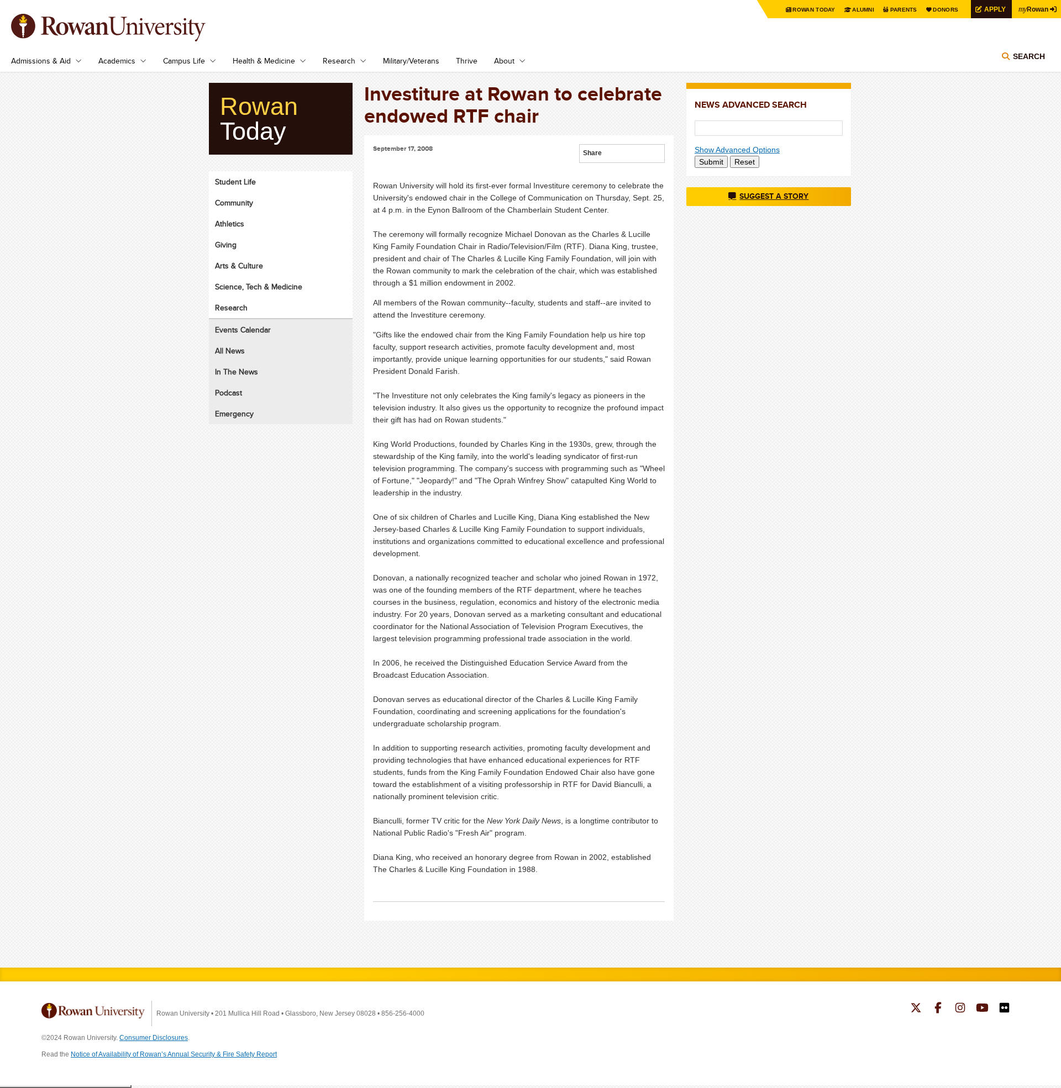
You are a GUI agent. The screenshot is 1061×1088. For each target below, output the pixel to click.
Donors (945, 10)
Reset (744, 161)
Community (234, 202)
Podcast (228, 392)
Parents (903, 10)
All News (230, 350)
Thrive (466, 60)
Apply (995, 9)
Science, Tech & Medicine (258, 286)
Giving (226, 244)
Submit (711, 161)
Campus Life (184, 60)
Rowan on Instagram (960, 1009)
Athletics (229, 223)
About (504, 60)
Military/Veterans (411, 60)
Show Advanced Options (737, 149)
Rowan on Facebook (938, 1009)
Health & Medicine (264, 60)
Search (1029, 56)
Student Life (235, 181)
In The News (236, 371)
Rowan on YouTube (982, 1009)
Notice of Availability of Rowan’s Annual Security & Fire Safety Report (174, 1054)
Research (339, 60)
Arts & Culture (239, 265)
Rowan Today (813, 10)
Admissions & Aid (41, 60)
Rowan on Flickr (1004, 1009)
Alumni (863, 10)
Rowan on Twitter (916, 1009)
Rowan (1033, 8)
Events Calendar (243, 329)
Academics (116, 60)
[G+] (610, 154)
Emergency (234, 413)
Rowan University (124, 27)
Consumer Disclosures (153, 1038)
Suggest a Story (773, 196)
